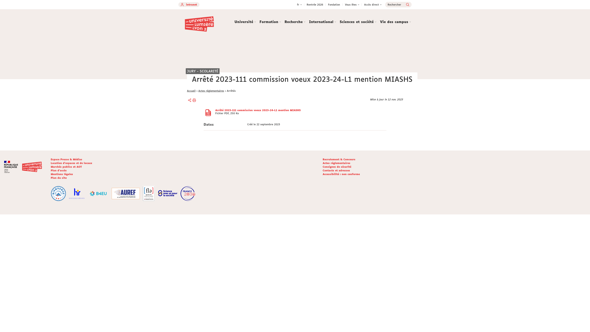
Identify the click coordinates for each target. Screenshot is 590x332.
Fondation (334, 4)
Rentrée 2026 (315, 4)
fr (298, 4)
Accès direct (371, 4)
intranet (191, 4)
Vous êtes (351, 4)
